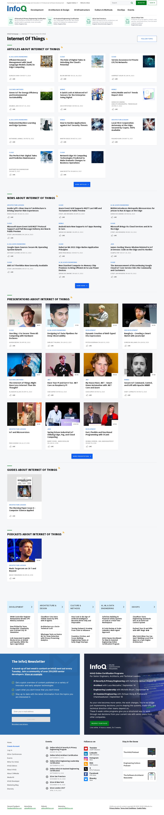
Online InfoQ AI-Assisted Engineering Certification (64, 770)
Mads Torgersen (15, 575)
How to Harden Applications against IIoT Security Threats (74, 124)
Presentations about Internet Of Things (38, 299)
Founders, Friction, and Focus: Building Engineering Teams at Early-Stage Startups (80, 639)
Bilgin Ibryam (65, 75)
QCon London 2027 (57, 788)
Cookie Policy (141, 808)
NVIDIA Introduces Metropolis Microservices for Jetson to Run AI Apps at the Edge (133, 209)
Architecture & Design (58, 10)
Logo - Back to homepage (17, 9)
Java (112, 244)
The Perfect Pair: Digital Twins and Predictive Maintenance (23, 156)
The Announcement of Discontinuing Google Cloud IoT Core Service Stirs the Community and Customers (131, 268)
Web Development (131, 330)
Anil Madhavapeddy (106, 441)
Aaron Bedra (14, 342)
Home (9, 742)
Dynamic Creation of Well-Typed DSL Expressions (100, 334)
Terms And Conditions (128, 808)
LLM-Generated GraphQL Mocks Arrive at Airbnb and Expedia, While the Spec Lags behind (20, 641)
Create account (13, 746)
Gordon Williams (130, 342)
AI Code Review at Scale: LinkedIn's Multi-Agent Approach (111, 630)
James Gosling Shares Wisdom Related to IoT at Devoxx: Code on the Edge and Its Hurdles (132, 248)
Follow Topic (147, 39)
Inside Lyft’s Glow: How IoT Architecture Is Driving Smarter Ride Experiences (26, 209)
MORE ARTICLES (81, 184)
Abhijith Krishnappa (119, 104)
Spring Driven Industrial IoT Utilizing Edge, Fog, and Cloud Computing (61, 434)
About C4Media (13, 773)
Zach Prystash (66, 106)
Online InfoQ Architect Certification (64, 755)
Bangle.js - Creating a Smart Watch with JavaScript (137, 334)
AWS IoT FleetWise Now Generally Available (27, 265)
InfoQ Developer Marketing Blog (13, 783)
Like (13, 79)
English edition (71, 3)
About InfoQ (11, 770)
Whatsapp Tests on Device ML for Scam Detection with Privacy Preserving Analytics (51, 637)
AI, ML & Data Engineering (18, 57)
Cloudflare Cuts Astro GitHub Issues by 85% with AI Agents (49, 619)
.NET (48, 380)
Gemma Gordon (91, 441)
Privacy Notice (114, 808)
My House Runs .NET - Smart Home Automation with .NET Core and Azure (99, 385)
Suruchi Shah (14, 75)
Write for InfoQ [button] (85, 3)
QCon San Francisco (58, 776)
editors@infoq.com (47, 808)
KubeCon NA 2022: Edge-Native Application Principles (79, 248)
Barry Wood (52, 441)
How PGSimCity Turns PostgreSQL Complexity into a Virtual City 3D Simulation (19, 629)
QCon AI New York (57, 782)
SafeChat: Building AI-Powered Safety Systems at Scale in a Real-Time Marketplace (112, 620)
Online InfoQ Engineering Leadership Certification (64, 762)
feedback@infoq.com (14, 808)
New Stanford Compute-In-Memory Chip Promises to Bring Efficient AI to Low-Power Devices (79, 268)
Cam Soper (51, 392)
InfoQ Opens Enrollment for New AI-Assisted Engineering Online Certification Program (111, 641)
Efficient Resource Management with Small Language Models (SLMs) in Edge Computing (22, 63)
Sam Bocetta (65, 171)
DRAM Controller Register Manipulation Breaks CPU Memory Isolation (20, 619)
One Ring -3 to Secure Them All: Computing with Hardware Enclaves (23, 336)
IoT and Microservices (19, 432)
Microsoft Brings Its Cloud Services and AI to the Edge (131, 227)
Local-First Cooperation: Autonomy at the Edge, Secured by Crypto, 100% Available (123, 126)
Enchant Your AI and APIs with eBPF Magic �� (142, 629)
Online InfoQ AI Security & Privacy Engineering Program (63, 749)
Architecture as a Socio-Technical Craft (50, 627)
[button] (31, 719)
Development (37, 10)
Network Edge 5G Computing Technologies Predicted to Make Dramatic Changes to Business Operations (73, 159)
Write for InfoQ (13, 762)
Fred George (14, 443)
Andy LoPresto (130, 392)
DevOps (121, 10)
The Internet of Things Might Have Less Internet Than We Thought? (22, 385)
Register (141, 3)
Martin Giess (65, 138)
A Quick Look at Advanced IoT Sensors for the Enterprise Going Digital (74, 95)
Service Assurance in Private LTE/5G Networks (125, 61)
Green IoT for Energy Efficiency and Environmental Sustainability (23, 95)
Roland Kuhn (116, 138)
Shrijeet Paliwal (53, 342)
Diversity (10, 789)
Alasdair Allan (15, 392)
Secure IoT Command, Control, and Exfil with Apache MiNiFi (138, 384)
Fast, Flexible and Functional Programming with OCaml (99, 433)
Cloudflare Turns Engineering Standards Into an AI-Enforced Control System (142, 620)
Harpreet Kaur (117, 75)
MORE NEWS (81, 285)
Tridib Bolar (132, 104)
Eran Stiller (12, 214)
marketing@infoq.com (65, 808)
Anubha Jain (13, 106)
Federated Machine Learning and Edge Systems (22, 124)
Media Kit (10, 777)
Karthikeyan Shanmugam (18, 169)
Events (131, 10)
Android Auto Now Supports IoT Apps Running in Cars (80, 227)
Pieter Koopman (92, 342)
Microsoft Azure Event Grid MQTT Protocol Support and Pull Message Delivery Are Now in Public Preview (29, 229)
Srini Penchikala (65, 253)
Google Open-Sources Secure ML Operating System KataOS (27, 248)
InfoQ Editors (12, 766)
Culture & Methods (103, 10)
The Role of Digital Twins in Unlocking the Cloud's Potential (72, 62)
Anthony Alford (13, 253)
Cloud (62, 57)
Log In (9, 750)
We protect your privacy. (20, 724)
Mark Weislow (63, 441)
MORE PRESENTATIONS (81, 456)
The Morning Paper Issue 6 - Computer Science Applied (22, 509)
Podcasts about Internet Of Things (34, 534)
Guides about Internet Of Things (32, 470)
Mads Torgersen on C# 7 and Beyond (22, 569)
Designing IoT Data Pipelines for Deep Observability (62, 334)
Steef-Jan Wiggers (66, 214)
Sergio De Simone (118, 102)
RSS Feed (47, 38)
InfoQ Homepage (12, 34)
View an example (33, 674)
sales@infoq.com (30, 808)
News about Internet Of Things (31, 198)
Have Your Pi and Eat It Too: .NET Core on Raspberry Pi (62, 384)
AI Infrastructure (82, 10)
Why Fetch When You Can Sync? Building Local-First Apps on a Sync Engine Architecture (143, 639)
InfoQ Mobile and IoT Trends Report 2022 (125, 93)
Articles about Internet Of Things (33, 49)
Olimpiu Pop (115, 253)
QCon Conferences (14, 754)
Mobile (62, 89)
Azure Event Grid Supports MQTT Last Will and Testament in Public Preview (80, 209)
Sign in (152, 3)
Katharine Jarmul (16, 138)
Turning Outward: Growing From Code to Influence (81, 629)
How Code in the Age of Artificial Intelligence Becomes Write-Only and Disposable (81, 620)
